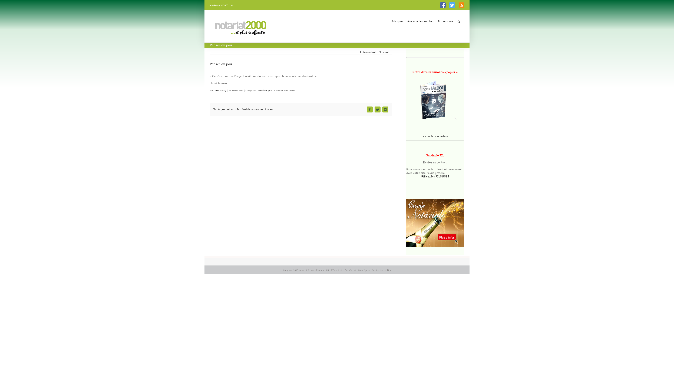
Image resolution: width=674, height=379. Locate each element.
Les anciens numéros (435, 136)
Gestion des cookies (381, 270)
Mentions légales (362, 270)
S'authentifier (324, 270)
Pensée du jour (265, 90)
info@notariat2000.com (221, 5)
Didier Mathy (220, 90)
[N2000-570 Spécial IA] (435, 98)
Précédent (369, 52)
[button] (459, 21)
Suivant (384, 52)
